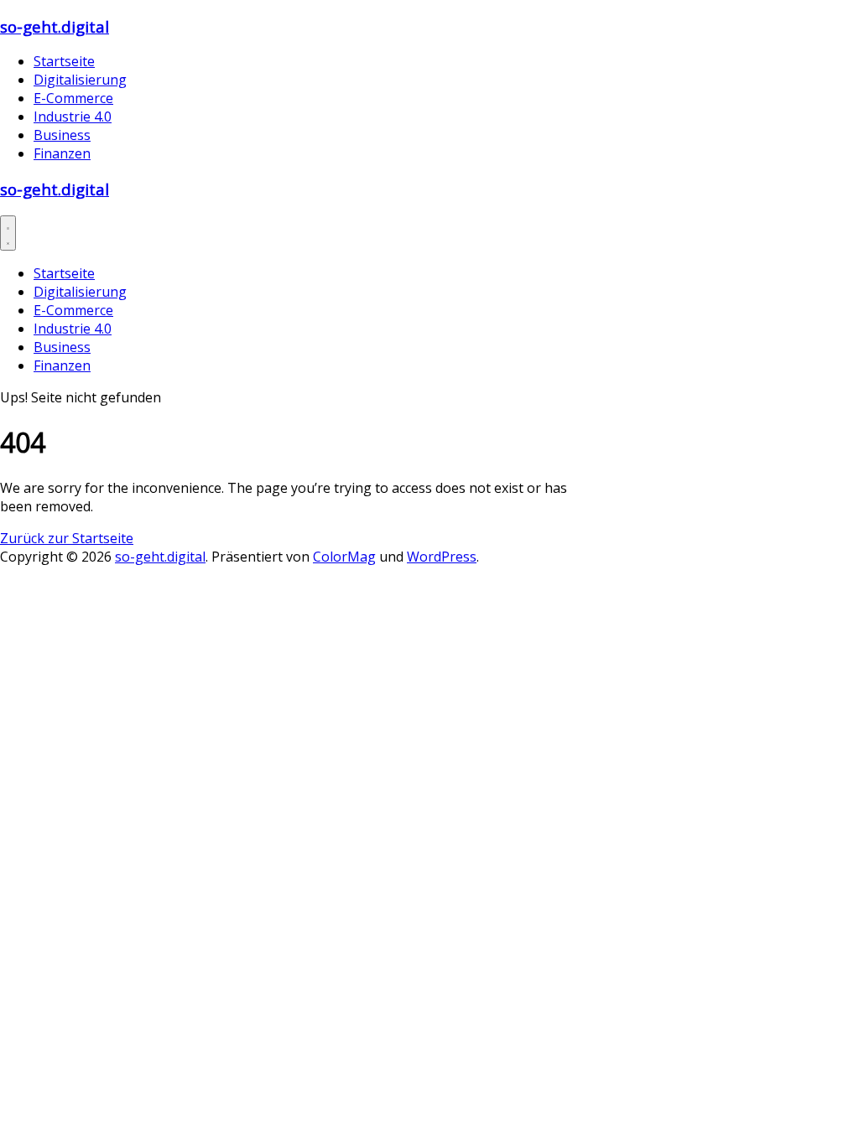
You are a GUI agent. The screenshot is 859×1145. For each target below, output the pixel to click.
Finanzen (62, 153)
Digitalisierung (80, 79)
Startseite (64, 61)
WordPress (441, 556)
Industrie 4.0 (73, 116)
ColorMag (344, 556)
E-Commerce (73, 98)
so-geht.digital (54, 26)
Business (62, 135)
